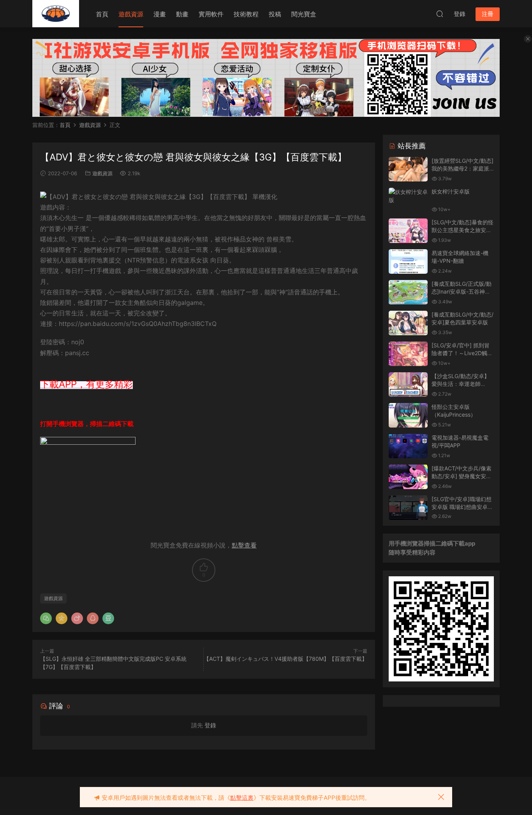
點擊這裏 (242, 797)
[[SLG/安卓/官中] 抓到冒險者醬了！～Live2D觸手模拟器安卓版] (408, 353)
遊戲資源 (130, 14)
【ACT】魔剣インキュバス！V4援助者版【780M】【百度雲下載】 (285, 658)
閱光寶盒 (303, 14)
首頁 (102, 14)
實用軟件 (211, 14)
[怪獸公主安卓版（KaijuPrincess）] (408, 415)
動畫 (182, 14)
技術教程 (246, 14)
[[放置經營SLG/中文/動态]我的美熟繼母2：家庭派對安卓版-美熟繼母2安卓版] (408, 169)
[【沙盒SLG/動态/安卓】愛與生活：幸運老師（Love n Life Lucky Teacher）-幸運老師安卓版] (408, 384)
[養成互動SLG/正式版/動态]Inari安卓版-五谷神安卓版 (461, 291)
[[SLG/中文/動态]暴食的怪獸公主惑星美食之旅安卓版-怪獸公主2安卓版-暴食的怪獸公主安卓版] (408, 230)
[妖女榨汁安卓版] (408, 196)
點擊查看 (244, 545)
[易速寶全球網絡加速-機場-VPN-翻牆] (408, 261)
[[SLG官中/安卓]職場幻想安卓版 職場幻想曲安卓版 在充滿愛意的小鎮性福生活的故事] (408, 507)
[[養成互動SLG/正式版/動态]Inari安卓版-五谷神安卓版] (408, 292)
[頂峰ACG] (55, 13)
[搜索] (440, 13)
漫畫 (159, 14)
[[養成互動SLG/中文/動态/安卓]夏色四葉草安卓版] (408, 323)
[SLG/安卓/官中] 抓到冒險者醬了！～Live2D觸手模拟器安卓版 (462, 353)
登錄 (210, 725)
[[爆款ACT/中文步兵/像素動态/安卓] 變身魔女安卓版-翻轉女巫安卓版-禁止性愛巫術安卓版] (408, 477)
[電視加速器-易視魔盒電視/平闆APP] (408, 446)
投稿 (275, 14)
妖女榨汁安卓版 (451, 191)
